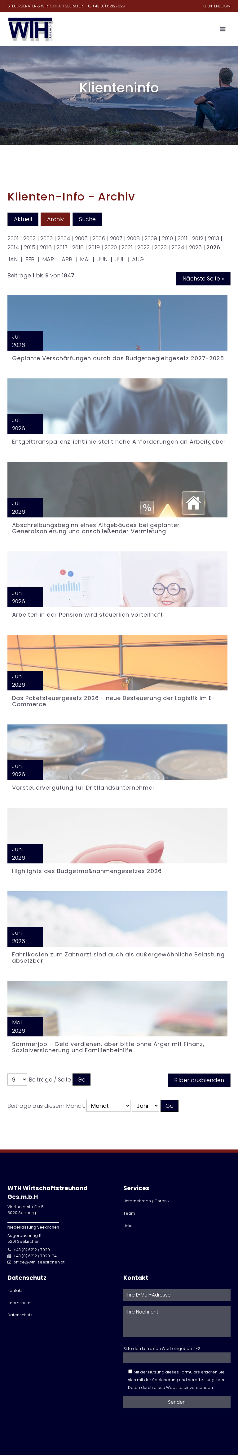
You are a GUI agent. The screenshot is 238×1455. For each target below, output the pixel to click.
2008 (133, 238)
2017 (62, 247)
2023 (160, 247)
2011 (182, 238)
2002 (29, 238)
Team (129, 1213)
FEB (29, 259)
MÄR (48, 259)
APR (67, 259)
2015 (29, 247)
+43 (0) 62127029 (108, 6)
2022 (143, 247)
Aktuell (23, 219)
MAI (85, 259)
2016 (46, 247)
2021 (127, 247)
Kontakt (14, 1290)
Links (127, 1225)
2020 (110, 247)
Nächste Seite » (203, 278)
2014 (13, 247)
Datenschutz (19, 1315)
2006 (98, 238)
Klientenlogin (217, 6)
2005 (81, 238)
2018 (78, 247)
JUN (102, 259)
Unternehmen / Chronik (146, 1201)
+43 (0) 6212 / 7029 (31, 1249)
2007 (116, 238)
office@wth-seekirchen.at (38, 1262)
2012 (197, 238)
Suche (87, 219)
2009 (150, 238)
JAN (12, 259)
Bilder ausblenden (199, 1080)
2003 (46, 238)
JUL (119, 259)
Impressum (18, 1302)
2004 (63, 238)
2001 (13, 238)
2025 (195, 247)
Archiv (55, 219)
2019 (94, 247)
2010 (167, 238)
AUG (138, 259)
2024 (177, 247)
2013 (213, 238)
